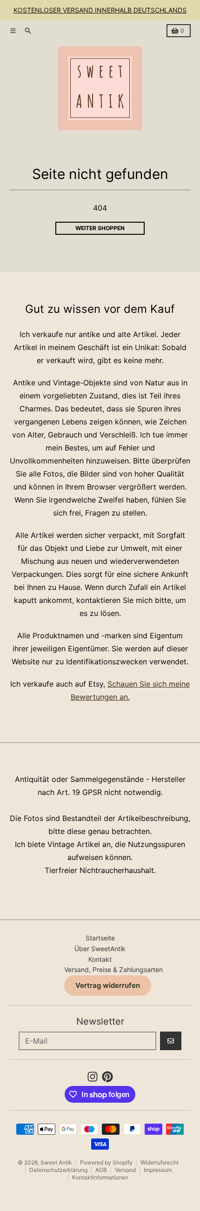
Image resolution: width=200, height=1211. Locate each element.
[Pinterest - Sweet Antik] (107, 1076)
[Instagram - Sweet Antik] (92, 1076)
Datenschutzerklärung (58, 1169)
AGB (101, 1169)
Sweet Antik (56, 1162)
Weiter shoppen (100, 228)
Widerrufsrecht (159, 1162)
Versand (125, 1169)
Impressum (158, 1169)
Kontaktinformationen (100, 1177)
